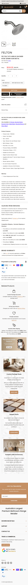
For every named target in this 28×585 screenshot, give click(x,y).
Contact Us (5, 94)
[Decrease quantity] (8, 75)
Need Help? (23, 3)
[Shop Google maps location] (8, 548)
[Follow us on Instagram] (5, 563)
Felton (9, 60)
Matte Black (12, 124)
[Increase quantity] (16, 75)
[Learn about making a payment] (14, 269)
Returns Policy (21, 308)
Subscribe (14, 500)
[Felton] (8, 51)
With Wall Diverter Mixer (17, 82)
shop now (14, 392)
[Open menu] (2, 7)
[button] (25, 7)
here (7, 253)
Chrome (12, 122)
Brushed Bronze (20, 124)
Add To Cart (14, 90)
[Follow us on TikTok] (11, 563)
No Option (4, 85)
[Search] (24, 11)
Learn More (5, 545)
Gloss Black (4, 126)
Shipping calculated (17, 69)
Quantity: (3, 75)
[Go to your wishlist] (23, 7)
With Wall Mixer (6, 82)
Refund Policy (4, 110)
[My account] (20, 7)
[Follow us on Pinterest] (8, 563)
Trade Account (6, 3)
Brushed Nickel (19, 122)
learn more (14, 432)
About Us (14, 320)
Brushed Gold (5, 124)
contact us (18, 97)
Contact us (15, 218)
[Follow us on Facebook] (2, 563)
